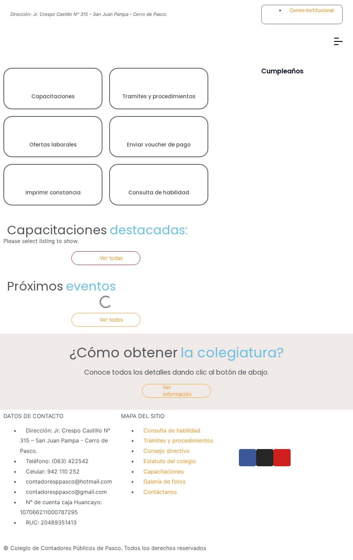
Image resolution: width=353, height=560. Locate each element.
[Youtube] (251, 14)
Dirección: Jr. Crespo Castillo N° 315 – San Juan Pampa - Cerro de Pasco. (89, 14)
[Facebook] (231, 14)
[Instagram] (241, 14)
